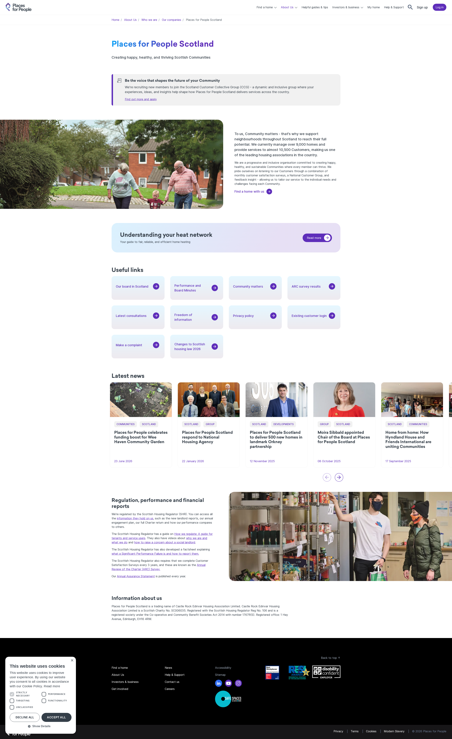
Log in (440, 7)
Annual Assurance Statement (136, 576)
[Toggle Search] (410, 7)
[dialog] (40, 695)
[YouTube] (228, 684)
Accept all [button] (56, 717)
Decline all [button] (25, 717)
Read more (314, 238)
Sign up (422, 7)
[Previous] (327, 477)
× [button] (72, 660)
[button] (41, 726)
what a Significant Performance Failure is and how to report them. (155, 553)
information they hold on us (135, 518)
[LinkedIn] (218, 684)
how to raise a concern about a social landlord (164, 542)
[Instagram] (238, 684)
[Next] (339, 477)
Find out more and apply (141, 99)
